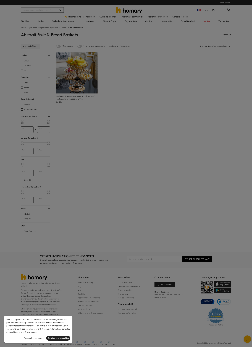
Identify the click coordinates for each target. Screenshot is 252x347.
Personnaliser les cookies (34, 338)
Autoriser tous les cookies (58, 338)
